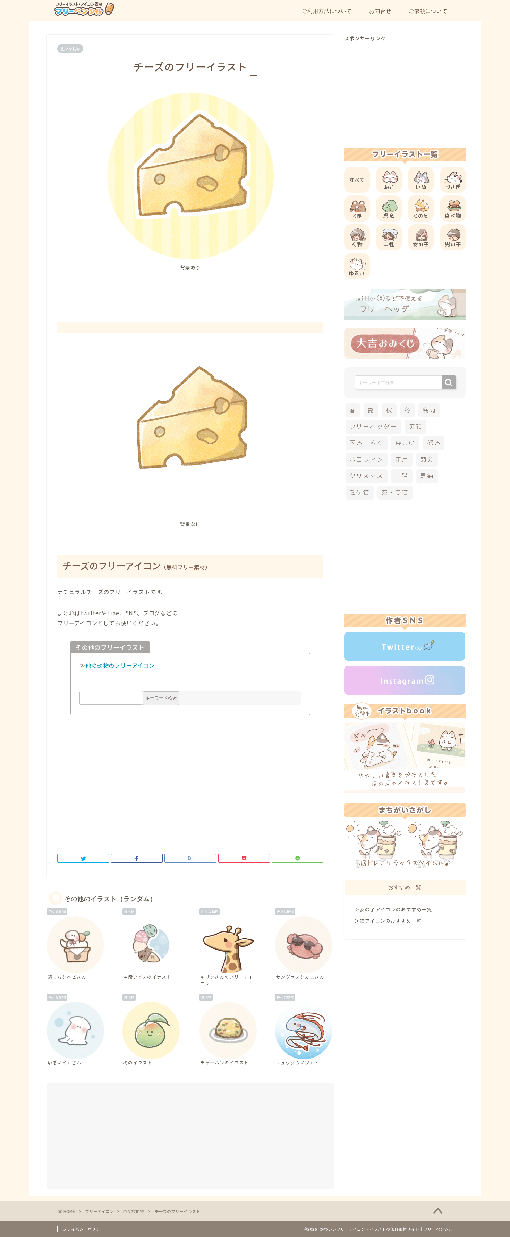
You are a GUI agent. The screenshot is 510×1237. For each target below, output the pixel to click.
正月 (402, 459)
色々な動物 (70, 48)
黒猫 (427, 475)
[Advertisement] (190, 290)
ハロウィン (366, 459)
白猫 (402, 475)
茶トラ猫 (395, 492)
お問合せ (380, 11)
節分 (427, 459)
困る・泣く (366, 442)
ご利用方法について (327, 11)
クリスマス (366, 475)
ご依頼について (428, 11)
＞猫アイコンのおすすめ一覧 (388, 920)
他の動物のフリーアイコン (120, 665)
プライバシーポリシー (83, 1229)
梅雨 (429, 410)
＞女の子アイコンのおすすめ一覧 (393, 909)
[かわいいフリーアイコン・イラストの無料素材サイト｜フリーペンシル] (84, 14)
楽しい (405, 442)
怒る (434, 442)
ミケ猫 (359, 492)
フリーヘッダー (373, 426)
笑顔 (416, 426)
